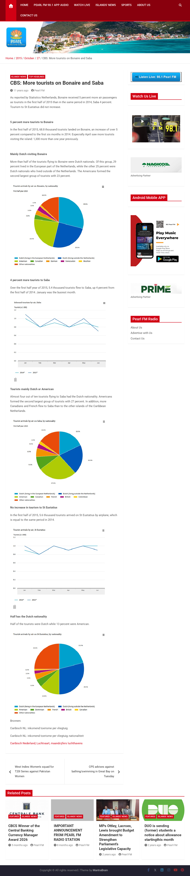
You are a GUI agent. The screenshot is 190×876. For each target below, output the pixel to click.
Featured (14, 816)
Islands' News (18, 77)
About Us (143, 5)
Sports (126, 5)
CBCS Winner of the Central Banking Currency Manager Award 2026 (24, 833)
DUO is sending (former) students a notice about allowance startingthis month (163, 833)
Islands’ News (106, 5)
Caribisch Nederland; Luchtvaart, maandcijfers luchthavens (46, 743)
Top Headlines (36, 77)
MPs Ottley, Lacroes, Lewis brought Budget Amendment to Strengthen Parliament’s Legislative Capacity (116, 837)
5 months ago (20, 845)
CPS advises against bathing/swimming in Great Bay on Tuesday (93, 771)
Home (24, 5)
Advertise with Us (141, 333)
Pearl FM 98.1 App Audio (51, 5)
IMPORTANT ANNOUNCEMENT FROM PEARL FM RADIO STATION (68, 833)
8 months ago (65, 845)
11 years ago (21, 90)
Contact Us (28, 15)
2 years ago (109, 854)
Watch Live (82, 5)
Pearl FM (39, 90)
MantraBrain (100, 870)
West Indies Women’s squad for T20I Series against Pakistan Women (34, 771)
